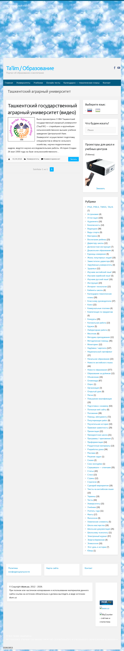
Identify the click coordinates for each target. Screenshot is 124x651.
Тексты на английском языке (100, 489)
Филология (92, 518)
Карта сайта (52, 568)
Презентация (93, 431)
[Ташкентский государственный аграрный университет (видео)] (21, 129)
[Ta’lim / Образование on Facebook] (115, 68)
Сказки (90, 460)
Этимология (92, 543)
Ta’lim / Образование (30, 68)
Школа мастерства (96, 525)
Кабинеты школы (95, 290)
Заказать (100, 188)
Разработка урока (95, 449)
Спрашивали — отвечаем (99, 467)
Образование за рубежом (99, 373)
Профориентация (95, 442)
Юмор (90, 551)
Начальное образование (98, 359)
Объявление (93, 377)
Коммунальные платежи (98, 308)
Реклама (91, 453)
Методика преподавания (98, 337)
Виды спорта (93, 232)
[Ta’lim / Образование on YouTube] (119, 68)
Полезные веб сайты (96, 409)
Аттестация (92, 218)
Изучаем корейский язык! (99, 276)
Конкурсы (91, 319)
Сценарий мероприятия (98, 485)
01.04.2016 (17, 159)
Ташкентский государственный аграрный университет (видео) (42, 109)
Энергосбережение (96, 540)
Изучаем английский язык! (99, 272)
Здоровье (91, 268)
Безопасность (93, 225)
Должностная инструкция (99, 247)
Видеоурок (92, 229)
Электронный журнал (97, 536)
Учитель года (93, 511)
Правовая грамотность (97, 428)
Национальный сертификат (99, 352)
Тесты (90, 500)
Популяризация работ (97, 420)
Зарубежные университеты (99, 265)
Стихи (90, 475)
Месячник (91, 334)
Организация (93, 388)
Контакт (106, 83)
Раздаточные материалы (98, 446)
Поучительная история (97, 424)
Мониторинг (92, 344)
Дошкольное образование (99, 250)
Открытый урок (94, 391)
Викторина (92, 236)
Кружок (90, 326)
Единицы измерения (96, 254)
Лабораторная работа (97, 330)
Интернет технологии (97, 286)
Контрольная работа (96, 323)
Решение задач (94, 457)
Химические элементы (97, 522)
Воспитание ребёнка (96, 239)
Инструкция (92, 283)
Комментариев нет (52, 159)
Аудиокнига (92, 221)
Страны (90, 478)
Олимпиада (92, 381)
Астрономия (92, 214)
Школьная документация (98, 529)
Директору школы (95, 243)
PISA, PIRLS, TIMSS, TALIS (100, 207)
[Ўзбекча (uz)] (98, 110)
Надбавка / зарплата (96, 348)
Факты (90, 514)
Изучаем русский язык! (98, 279)
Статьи (90, 471)
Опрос (90, 384)
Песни (90, 395)
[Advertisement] (62, 34)
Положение (92, 413)
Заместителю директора (98, 261)
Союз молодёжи (94, 464)
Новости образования (97, 370)
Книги (90, 305)
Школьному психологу (97, 532)
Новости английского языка (100, 362)
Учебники (38, 83)
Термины (91, 496)
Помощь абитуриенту (97, 417)
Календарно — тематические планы (82, 83)
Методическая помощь (97, 341)
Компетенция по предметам (100, 312)
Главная (9, 83)
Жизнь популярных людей (99, 258)
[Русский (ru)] (89, 110)
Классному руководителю (99, 301)
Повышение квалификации (99, 399)
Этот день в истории (96, 547)
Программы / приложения (99, 438)
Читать (73, 159)
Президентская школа (97, 435)
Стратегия (92, 482)
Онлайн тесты (53, 83)
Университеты (23, 83)
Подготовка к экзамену (97, 406)
